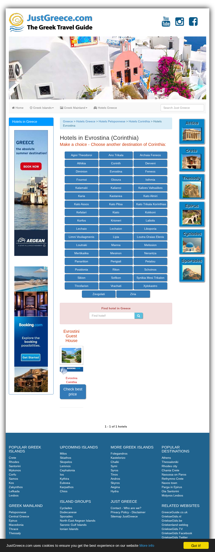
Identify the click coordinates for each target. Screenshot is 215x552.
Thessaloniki (170, 462)
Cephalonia (67, 470)
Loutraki (81, 245)
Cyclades (66, 508)
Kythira (64, 478)
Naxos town (169, 483)
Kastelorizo (118, 457)
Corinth (116, 163)
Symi (114, 466)
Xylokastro (150, 286)
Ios (62, 474)
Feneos (150, 171)
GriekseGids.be (172, 520)
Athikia (81, 163)
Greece (68, 121)
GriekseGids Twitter (175, 537)
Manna (116, 245)
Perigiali (116, 261)
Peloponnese (17, 512)
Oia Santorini (170, 491)
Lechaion (116, 228)
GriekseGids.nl (171, 516)
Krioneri (116, 220)
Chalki (115, 462)
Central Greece (19, 516)
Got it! (196, 545)
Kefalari (81, 212)
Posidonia (81, 269)
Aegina (115, 487)
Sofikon (116, 277)
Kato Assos (81, 204)
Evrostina (116, 171)
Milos (63, 453)
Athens (166, 457)
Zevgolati (99, 294)
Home (19, 107)
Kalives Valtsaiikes (150, 187)
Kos (11, 483)
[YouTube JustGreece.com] (166, 24)
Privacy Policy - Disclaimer (128, 512)
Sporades (66, 516)
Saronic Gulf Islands (73, 524)
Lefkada (14, 491)
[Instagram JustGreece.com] (179, 24)
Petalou (150, 261)
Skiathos (65, 457)
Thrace (13, 529)
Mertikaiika (81, 253)
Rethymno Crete (173, 478)
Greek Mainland (74, 107)
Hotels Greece (107, 107)
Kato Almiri (150, 196)
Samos (13, 478)
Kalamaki (81, 187)
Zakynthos (16, 487)
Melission (150, 245)
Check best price (72, 391)
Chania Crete (170, 470)
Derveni (150, 163)
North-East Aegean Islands (77, 520)
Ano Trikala (116, 155)
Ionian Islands (69, 529)
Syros (114, 470)
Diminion (81, 171)
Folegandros (119, 453)
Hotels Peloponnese (112, 121)
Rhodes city (169, 466)
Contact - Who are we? (126, 508)
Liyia (116, 236)
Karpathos (66, 487)
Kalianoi (116, 187)
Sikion (81, 277)
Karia (81, 196)
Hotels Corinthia (139, 121)
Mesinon (116, 253)
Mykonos (15, 470)
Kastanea (116, 196)
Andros (115, 478)
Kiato (116, 212)
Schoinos (150, 269)
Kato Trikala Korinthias (151, 204)
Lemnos (65, 466)
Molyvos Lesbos (172, 495)
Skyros (115, 483)
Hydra (115, 491)
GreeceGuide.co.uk (174, 512)
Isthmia (150, 179)
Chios (63, 491)
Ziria (133, 294)
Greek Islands (42, 107)
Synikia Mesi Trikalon (150, 277)
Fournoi (81, 179)
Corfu (12, 474)
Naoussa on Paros (174, 474)
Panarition (81, 261)
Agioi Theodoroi (81, 155)
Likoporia (150, 228)
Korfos (81, 220)
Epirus (13, 520)
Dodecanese (68, 512)
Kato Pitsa (116, 204)
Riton (116, 269)
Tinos (114, 474)
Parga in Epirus (172, 487)
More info (146, 546)
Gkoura (116, 179)
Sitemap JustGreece (124, 516)
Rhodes (14, 462)
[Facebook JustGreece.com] (193, 24)
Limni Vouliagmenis (81, 236)
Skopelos (66, 462)
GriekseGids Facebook (177, 533)
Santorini (15, 466)
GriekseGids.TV (172, 529)
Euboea (65, 483)
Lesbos (13, 495)
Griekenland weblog (175, 524)
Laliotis (150, 220)
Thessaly (15, 533)
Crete (12, 457)
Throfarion (81, 286)
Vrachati (116, 286)
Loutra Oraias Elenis (150, 236)
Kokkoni (150, 212)
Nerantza (150, 253)
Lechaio (81, 228)
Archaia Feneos (150, 155)
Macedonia (16, 524)
